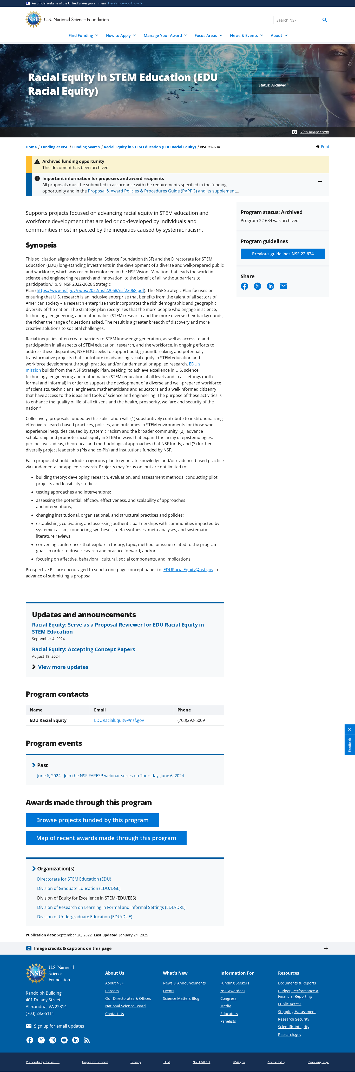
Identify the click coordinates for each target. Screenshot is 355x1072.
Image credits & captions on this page (72, 948)
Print (325, 146)
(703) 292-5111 (40, 1013)
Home (31, 146)
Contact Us (114, 1013)
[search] (325, 20)
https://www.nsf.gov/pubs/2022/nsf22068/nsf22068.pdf (90, 290)
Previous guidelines (283, 254)
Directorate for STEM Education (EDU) (74, 879)
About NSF (114, 983)
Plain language (318, 1062)
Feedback (349, 745)
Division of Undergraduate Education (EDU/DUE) (84, 917)
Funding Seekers (234, 983)
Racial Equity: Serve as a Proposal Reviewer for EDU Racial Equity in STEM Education (118, 628)
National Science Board (125, 1005)
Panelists (228, 1021)
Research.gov (289, 1034)
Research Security (293, 1019)
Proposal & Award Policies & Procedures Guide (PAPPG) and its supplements (163, 191)
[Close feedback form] (350, 729)
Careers (112, 990)
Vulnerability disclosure (43, 1062)
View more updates (63, 666)
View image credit (314, 131)
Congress (228, 998)
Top (343, 915)
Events (168, 990)
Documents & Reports (297, 983)
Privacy (135, 1062)
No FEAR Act (201, 1062)
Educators (229, 1013)
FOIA (166, 1062)
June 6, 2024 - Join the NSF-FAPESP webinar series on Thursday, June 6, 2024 (110, 775)
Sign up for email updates (59, 1026)
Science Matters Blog (181, 998)
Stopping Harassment (297, 1011)
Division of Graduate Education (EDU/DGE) (79, 888)
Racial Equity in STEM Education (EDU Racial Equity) (150, 146)
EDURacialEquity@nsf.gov (188, 569)
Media (225, 1005)
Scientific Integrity (293, 1026)
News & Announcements (184, 983)
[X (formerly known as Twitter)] (41, 1040)
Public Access (289, 1003)
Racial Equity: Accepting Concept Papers (83, 649)
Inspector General (95, 1062)
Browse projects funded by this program (92, 820)
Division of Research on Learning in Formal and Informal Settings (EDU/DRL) (111, 907)
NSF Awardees (232, 990)
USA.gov (239, 1062)
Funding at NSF (54, 146)
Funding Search (86, 146)
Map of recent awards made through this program (106, 838)
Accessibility (276, 1062)
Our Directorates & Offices (128, 998)
